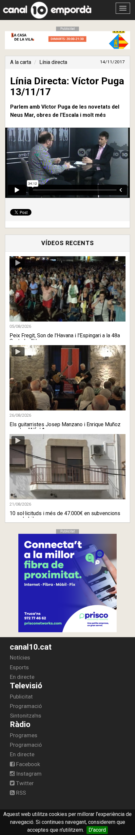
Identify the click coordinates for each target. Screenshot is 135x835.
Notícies (20, 657)
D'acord (97, 830)
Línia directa (53, 62)
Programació (26, 706)
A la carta (20, 62)
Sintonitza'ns (25, 715)
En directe (22, 677)
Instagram (28, 773)
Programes (23, 735)
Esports (19, 667)
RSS (20, 792)
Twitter (24, 783)
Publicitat (21, 696)
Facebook (27, 764)
